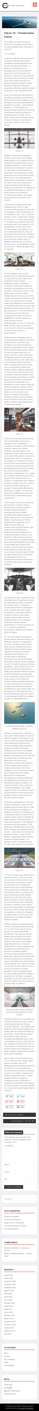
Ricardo (7, 1248)
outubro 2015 (9, 1328)
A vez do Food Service (12, 1220)
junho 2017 (8, 1309)
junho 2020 (8, 1297)
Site (5, 1179)
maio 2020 (8, 1300)
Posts (8, 1388)
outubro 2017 (9, 1306)
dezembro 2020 (10, 1281)
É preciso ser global (11, 1217)
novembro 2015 (10, 1325)
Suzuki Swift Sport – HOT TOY (21, 1121)
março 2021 (8, 1275)
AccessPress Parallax (26, 1408)
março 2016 (8, 1312)
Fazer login (8, 1385)
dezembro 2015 (10, 1322)
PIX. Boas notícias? (11, 1229)
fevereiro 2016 (9, 1315)
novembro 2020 (10, 1284)
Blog (5, 1353)
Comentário (8, 1146)
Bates (6, 1254)
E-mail (7, 1172)
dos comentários (12, 1391)
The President (9, 1366)
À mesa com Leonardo (15, 1115)
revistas (7, 1356)
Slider (6, 1362)
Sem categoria (9, 1359)
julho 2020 (8, 1294)
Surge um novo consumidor (14, 1223)
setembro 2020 (9, 1288)
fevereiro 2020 (9, 1303)
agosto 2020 (9, 1291)
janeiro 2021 (8, 1278)
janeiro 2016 (8, 1319)
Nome (7, 1165)
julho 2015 (8, 1334)
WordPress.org (9, 1394)
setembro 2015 (9, 1331)
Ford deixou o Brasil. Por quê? (15, 1226)
